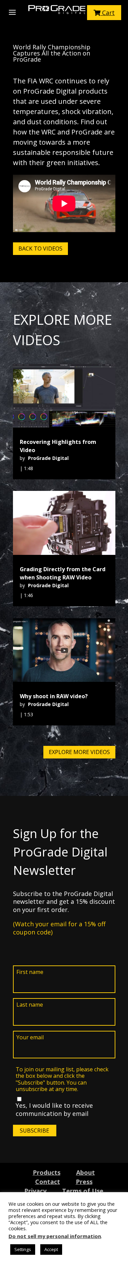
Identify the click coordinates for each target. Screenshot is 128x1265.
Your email (30, 1037)
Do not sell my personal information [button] (55, 1236)
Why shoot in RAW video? (54, 696)
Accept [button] (51, 1249)
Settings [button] (22, 1249)
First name (29, 972)
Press (84, 1182)
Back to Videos (40, 248)
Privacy (35, 1191)
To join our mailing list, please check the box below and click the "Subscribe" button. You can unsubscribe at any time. (62, 1079)
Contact (47, 1182)
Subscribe (34, 1130)
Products (46, 1172)
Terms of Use (82, 1191)
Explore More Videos (79, 752)
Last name (29, 1005)
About (85, 1172)
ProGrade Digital (48, 458)
